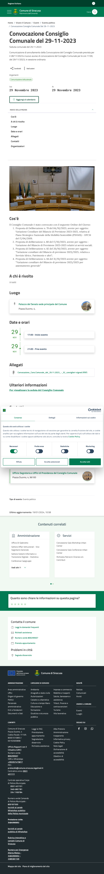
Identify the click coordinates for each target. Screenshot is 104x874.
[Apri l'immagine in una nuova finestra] (52, 189)
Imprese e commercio (63, 689)
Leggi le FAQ (37, 728)
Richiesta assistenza (40, 745)
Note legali (58, 745)
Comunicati (81, 692)
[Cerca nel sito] (94, 12)
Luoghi (79, 713)
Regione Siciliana (14, 3)
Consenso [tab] (18, 417)
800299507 (13, 755)
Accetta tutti (85, 461)
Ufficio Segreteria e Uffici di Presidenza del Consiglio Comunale (44, 473)
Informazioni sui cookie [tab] (86, 417)
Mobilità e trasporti (62, 692)
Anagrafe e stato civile (40, 692)
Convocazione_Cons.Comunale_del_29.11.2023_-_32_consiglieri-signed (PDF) (52, 372)
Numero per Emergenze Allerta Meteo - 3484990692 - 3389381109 (18, 854)
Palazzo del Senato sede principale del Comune (43, 304)
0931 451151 (16, 786)
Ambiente (35, 689)
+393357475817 (15, 761)
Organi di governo (15, 696)
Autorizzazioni (37, 696)
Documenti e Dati (15, 713)
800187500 (13, 804)
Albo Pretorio (59, 728)
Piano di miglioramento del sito (35, 866)
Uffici (10, 692)
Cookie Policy (74, 436)
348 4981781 (16, 789)
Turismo (57, 709)
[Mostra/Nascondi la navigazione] (9, 12)
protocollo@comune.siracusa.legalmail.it (25, 768)
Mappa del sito (14, 866)
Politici (11, 699)
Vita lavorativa (60, 713)
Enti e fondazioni (15, 709)
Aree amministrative (17, 689)
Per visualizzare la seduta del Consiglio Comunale (36, 390)
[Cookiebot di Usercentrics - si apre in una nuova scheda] (90, 410)
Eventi (79, 710)
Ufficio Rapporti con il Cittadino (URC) (17, 748)
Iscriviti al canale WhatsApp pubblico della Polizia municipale (18, 810)
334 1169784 (16, 792)
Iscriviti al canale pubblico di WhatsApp (17, 830)
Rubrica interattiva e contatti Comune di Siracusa (17, 840)
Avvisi (79, 696)
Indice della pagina (18, 109)
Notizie (79, 689)
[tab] (51, 584)
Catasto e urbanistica (40, 699)
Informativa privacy (62, 739)
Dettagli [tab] (52, 417)
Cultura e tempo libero (40, 703)
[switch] (39, 451)
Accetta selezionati (52, 461)
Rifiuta (19, 461)
